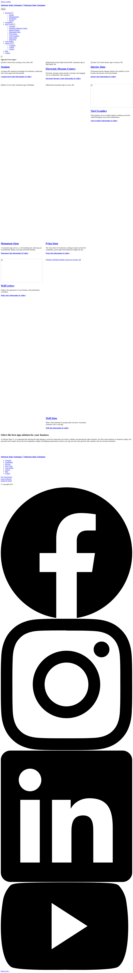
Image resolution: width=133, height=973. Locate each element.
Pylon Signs (52, 243)
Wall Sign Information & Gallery (57, 428)
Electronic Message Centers (60, 68)
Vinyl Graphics (99, 111)
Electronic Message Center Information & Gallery (63, 78)
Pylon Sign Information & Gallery (58, 253)
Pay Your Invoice (6, 477)
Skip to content (6, 2)
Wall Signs (51, 418)
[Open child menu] (11, 13)
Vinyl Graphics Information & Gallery (104, 121)
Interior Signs (98, 66)
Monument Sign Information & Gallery (14, 253)
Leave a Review (6, 479)
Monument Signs (10, 243)
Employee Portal (6, 481)
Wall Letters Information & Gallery (13, 295)
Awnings (5, 66)
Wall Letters (7, 285)
